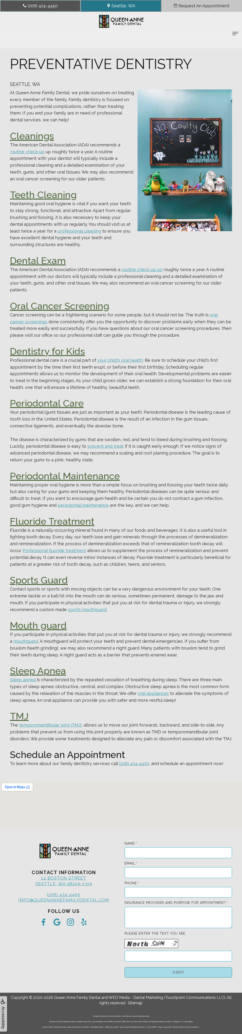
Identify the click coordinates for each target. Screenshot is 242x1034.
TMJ (19, 716)
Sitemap (135, 1003)
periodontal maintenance (83, 505)
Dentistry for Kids (47, 351)
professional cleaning (79, 231)
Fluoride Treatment (52, 521)
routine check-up (27, 151)
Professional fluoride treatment (54, 550)
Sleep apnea (23, 679)
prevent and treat (105, 446)
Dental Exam (38, 260)
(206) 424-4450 (134, 763)
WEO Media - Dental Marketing (136, 997)
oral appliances (153, 693)
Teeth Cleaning (43, 194)
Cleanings (32, 135)
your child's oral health (120, 360)
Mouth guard (38, 625)
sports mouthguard (87, 609)
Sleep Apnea (38, 670)
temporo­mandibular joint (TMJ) (50, 725)
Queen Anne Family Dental (77, 997)
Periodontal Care (47, 403)
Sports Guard (39, 580)
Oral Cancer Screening (59, 305)
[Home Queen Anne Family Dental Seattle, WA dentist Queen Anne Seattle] (121, 21)
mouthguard (25, 641)
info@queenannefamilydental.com (63, 900)
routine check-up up (141, 269)
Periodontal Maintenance (65, 475)
